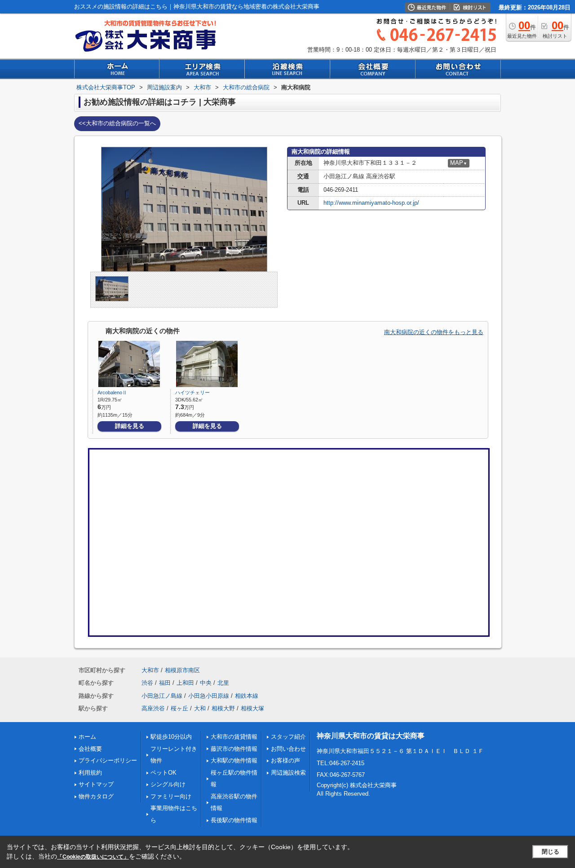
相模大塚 (252, 708)
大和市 (150, 670)
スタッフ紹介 (288, 736)
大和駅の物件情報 (234, 760)
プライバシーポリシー (108, 760)
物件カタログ (96, 796)
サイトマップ (96, 784)
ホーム (87, 736)
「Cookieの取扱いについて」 (93, 857)
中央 (206, 682)
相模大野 (223, 708)
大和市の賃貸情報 (234, 736)
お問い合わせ (288, 748)
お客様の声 (285, 760)
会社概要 (90, 748)
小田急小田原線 (208, 695)
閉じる (550, 851)
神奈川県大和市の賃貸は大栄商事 (371, 736)
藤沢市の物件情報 (234, 748)
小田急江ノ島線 (162, 695)
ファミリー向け (170, 796)
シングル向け (168, 784)
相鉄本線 (246, 695)
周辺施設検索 (288, 772)
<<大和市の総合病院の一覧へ (117, 123)
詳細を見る (129, 426)
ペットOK (163, 772)
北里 (223, 682)
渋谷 (147, 682)
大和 (200, 708)
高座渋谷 (153, 708)
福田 (165, 682)
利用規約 (90, 772)
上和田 (185, 682)
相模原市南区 (182, 670)
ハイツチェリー (192, 392)
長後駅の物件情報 (234, 820)
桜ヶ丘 (179, 708)
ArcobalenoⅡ (112, 392)
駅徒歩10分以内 (171, 736)
